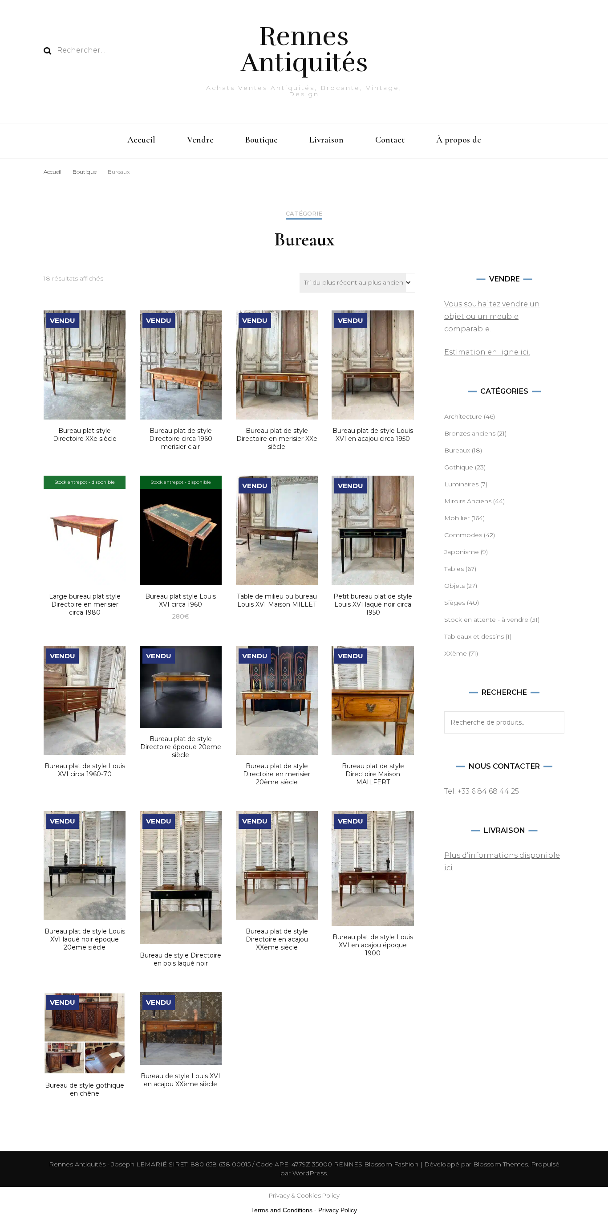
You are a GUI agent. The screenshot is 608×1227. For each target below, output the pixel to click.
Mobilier (457, 518)
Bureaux (457, 450)
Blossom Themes (499, 1164)
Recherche (553, 722)
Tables (454, 569)
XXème (455, 653)
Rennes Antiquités (304, 49)
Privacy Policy (337, 1210)
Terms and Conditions (281, 1210)
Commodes (463, 535)
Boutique (261, 140)
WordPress (309, 1173)
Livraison (326, 140)
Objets (454, 586)
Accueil (141, 140)
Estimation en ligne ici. (487, 352)
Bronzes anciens (469, 433)
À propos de (458, 140)
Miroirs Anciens (467, 501)
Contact (390, 140)
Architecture (463, 416)
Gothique (458, 467)
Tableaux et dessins (474, 636)
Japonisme (461, 552)
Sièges (454, 603)
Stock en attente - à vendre (486, 620)
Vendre (200, 140)
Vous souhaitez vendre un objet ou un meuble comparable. (492, 316)
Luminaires (461, 484)
